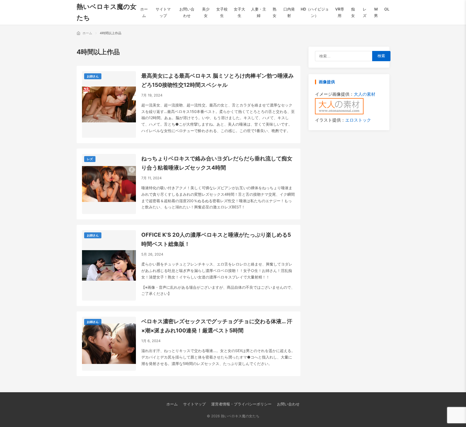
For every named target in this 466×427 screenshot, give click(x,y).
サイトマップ (194, 404)
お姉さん (93, 76)
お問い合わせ (288, 404)
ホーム (172, 404)
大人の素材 (364, 94)
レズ (90, 159)
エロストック (358, 120)
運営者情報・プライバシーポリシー (241, 404)
